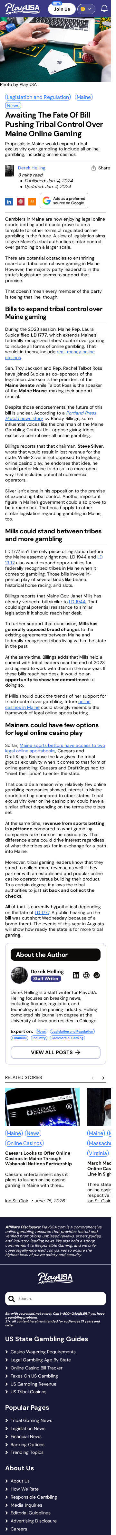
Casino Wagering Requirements (43, 1352)
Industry (39, 1038)
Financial (19, 1038)
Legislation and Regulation (38, 97)
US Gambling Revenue (33, 1384)
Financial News (26, 1436)
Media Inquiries (26, 1505)
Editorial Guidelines (31, 1513)
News (13, 105)
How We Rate (25, 1489)
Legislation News (28, 1428)
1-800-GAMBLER (73, 1313)
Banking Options (27, 1444)
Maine (84, 97)
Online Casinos (24, 1143)
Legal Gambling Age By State (41, 1360)
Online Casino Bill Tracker (37, 1368)
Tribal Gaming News (31, 1420)
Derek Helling (31, 168)
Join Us (62, 9)
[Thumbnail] (42, 1107)
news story (31, 418)
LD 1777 (42, 912)
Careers (19, 1529)
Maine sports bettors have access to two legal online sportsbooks (55, 748)
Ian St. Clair (16, 1201)
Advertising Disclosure (34, 1521)
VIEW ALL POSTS (52, 1052)
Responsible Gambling (34, 1497)
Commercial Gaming (67, 1038)
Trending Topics (27, 1452)
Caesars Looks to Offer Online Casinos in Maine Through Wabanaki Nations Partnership (38, 1158)
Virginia (98, 1153)
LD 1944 (77, 602)
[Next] (103, 1078)
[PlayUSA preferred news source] (64, 200)
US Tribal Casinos (28, 1392)
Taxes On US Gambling (34, 1376)
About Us (20, 1481)
